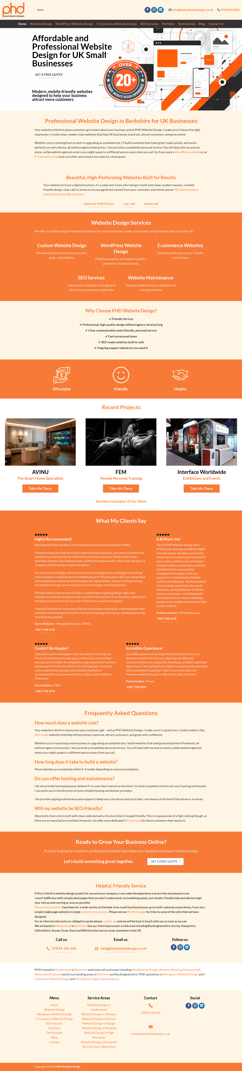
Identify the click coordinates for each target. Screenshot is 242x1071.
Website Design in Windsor (98, 1014)
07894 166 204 (150, 1012)
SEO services (132, 820)
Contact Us (216, 24)
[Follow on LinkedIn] (160, 10)
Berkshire (81, 926)
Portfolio (168, 24)
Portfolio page (137, 912)
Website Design (41, 24)
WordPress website (187, 152)
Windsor (164, 969)
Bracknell (55, 974)
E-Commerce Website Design (117, 24)
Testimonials (186, 24)
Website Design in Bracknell (99, 1042)
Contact (54, 1042)
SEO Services (149, 24)
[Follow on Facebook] (147, 10)
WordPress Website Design (74, 24)
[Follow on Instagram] (154, 10)
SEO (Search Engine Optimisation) (97, 979)
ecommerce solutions (94, 912)
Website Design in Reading (99, 1028)
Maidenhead (63, 926)
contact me (110, 921)
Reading (176, 969)
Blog (202, 24)
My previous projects (48, 907)
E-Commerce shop (46, 156)
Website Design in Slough (98, 1023)
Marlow (188, 969)
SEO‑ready (41, 735)
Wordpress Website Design (180, 974)
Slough (153, 969)
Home (22, 24)
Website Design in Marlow (99, 1019)
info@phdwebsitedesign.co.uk (150, 1034)
